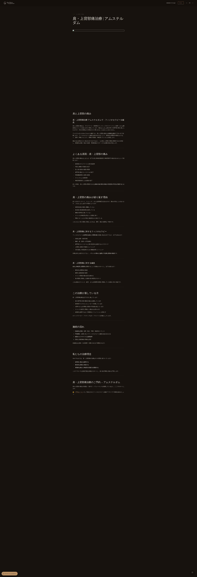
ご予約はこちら (78, 392)
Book (181, 2)
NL (186, 2)
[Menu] (192, 572)
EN (189, 2)
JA (192, 2)
